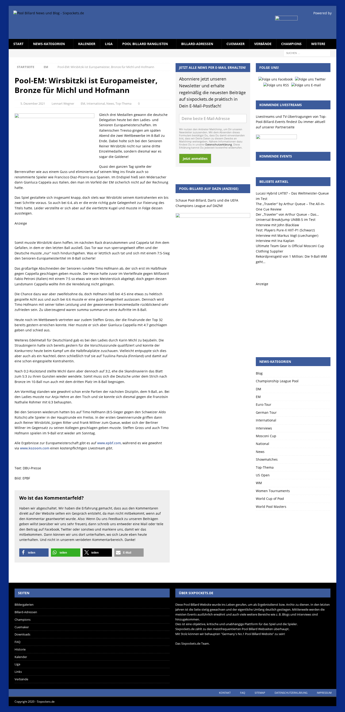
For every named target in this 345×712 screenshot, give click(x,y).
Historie (20, 649)
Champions (291, 44)
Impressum (324, 692)
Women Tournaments (273, 491)
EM (83, 103)
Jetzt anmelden (195, 158)
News (110, 103)
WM (259, 483)
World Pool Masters (271, 506)
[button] (34, 552)
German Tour (266, 412)
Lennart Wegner (63, 103)
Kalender (86, 44)
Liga (109, 44)
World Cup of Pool (270, 498)
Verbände (263, 44)
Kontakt (225, 692)
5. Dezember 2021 (32, 103)
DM (258, 389)
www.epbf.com (109, 443)
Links (18, 672)
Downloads (22, 634)
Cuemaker (235, 44)
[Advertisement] (293, 316)
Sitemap (260, 692)
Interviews (264, 428)
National (262, 443)
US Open (263, 475)
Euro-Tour (263, 404)
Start (18, 44)
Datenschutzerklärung (218, 144)
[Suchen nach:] (307, 52)
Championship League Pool (277, 381)
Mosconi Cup (266, 436)
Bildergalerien (24, 604)
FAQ (17, 642)
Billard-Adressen (197, 44)
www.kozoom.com (34, 448)
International (96, 103)
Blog (259, 373)
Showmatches (267, 459)
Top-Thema (123, 103)
